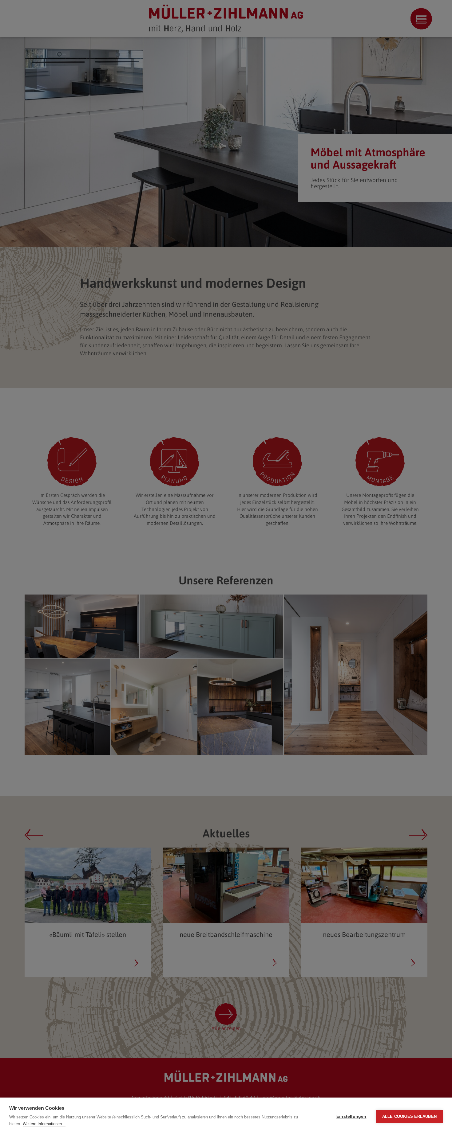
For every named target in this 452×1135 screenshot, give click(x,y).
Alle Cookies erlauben (409, 1116)
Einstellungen (351, 1116)
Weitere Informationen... (44, 1123)
